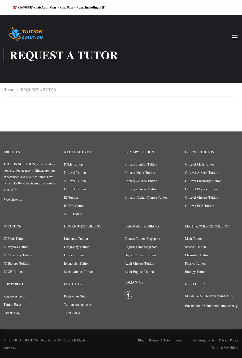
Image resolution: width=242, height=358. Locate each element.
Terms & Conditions (224, 347)
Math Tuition (194, 238)
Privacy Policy (228, 340)
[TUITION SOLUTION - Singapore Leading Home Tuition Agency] (25, 37)
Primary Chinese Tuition (141, 189)
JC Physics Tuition (16, 246)
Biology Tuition (195, 271)
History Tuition (74, 255)
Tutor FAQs (72, 312)
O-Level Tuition (75, 189)
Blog (141, 340)
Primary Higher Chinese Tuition (146, 197)
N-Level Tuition (75, 172)
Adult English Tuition (139, 271)
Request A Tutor (15, 296)
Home (8, 89)
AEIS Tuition (73, 214)
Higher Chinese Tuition (140, 255)
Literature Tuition (76, 238)
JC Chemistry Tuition (18, 255)
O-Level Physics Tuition (201, 189)
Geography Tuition (76, 246)
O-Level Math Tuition (200, 164)
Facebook (128, 295)
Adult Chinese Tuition (139, 263)
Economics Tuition (76, 263)
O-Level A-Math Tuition (201, 172)
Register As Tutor (76, 296)
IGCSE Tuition (74, 205)
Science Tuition (195, 246)
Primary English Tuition (141, 164)
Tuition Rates (12, 304)
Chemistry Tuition (197, 255)
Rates (178, 340)
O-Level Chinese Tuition (201, 197)
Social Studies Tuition (79, 271)
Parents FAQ (12, 312)
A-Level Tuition (75, 181)
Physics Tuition (195, 263)
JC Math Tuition (14, 238)
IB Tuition (71, 197)
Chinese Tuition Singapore (142, 238)
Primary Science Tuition (141, 181)
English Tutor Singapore (141, 246)
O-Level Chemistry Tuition (203, 181)
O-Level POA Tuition (199, 205)
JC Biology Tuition (16, 263)
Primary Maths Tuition (140, 172)
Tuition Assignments (77, 304)
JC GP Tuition (13, 271)
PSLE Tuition (73, 164)
